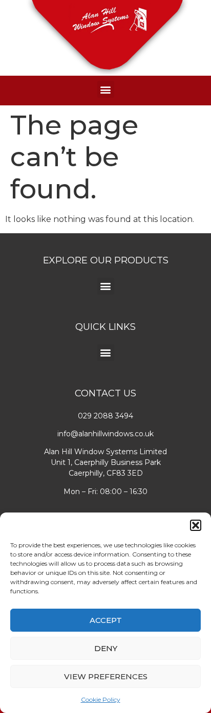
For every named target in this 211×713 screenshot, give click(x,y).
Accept (106, 620)
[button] (196, 525)
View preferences (105, 676)
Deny (105, 648)
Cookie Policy (100, 699)
